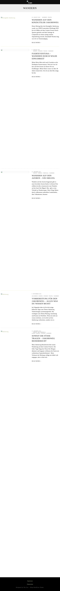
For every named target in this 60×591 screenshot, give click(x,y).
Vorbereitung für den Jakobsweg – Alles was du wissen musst (45, 301)
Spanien (43, 333)
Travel (50, 17)
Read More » (36, 42)
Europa (38, 333)
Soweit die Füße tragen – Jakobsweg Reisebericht (43, 338)
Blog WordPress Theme (37, 587)
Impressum (30, 581)
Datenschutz (30, 584)
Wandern (44, 17)
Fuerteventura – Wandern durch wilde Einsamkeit (44, 56)
